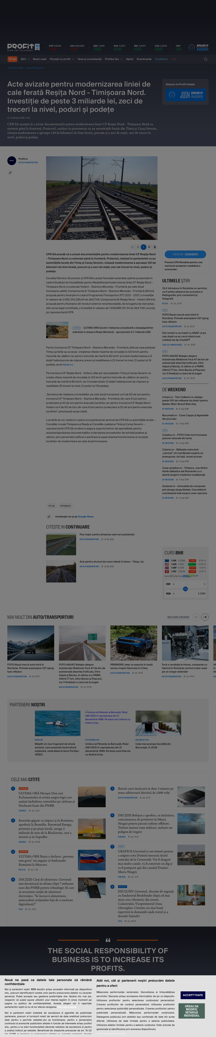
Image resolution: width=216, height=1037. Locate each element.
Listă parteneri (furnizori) (111, 1034)
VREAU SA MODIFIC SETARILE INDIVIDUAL (191, 1011)
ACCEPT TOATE (193, 995)
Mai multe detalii (67, 1007)
